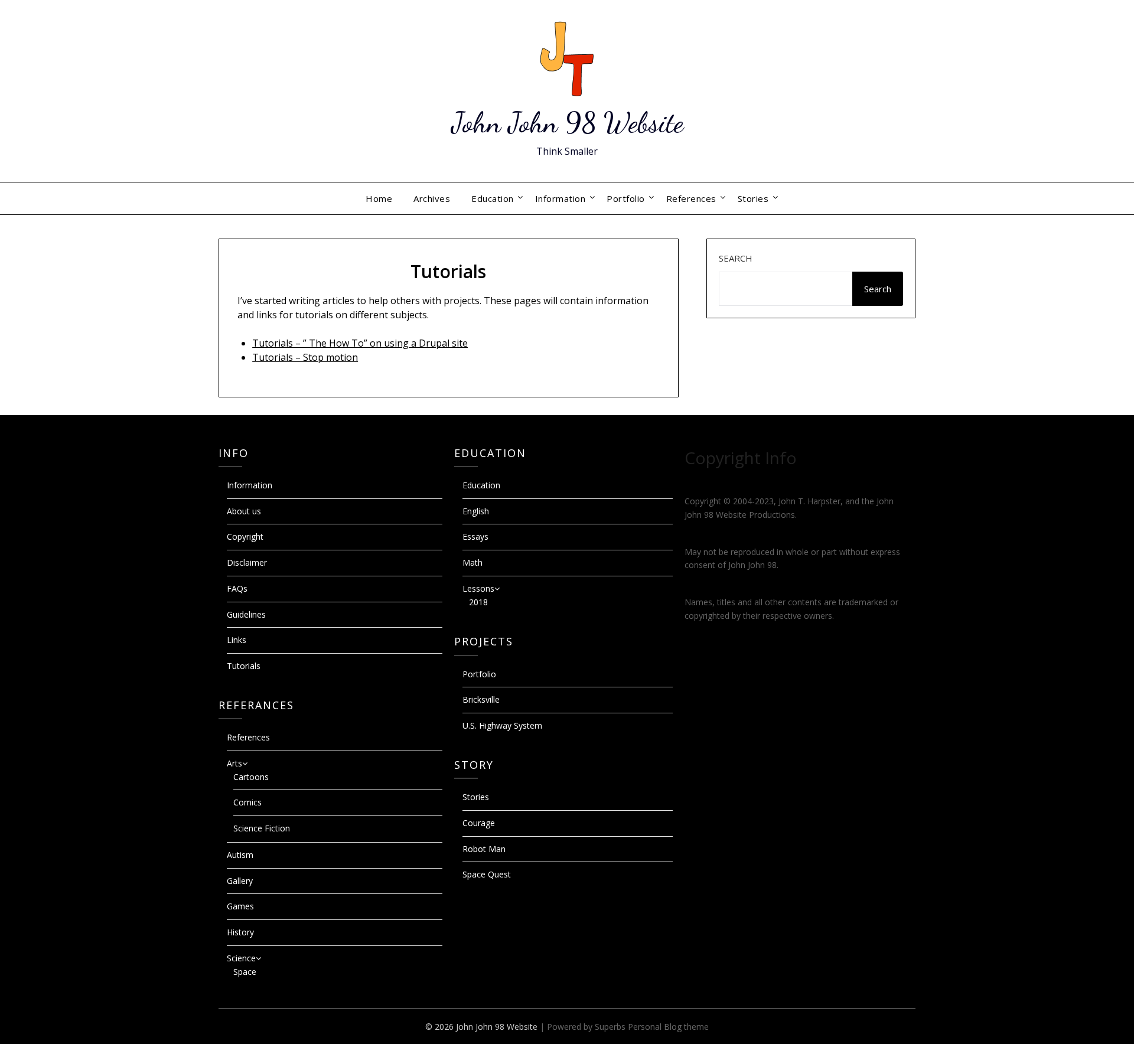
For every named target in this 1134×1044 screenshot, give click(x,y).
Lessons (478, 588)
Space (244, 971)
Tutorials (243, 665)
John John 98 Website (567, 122)
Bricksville (481, 699)
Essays (475, 536)
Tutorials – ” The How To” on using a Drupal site (360, 343)
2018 (478, 602)
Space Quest (486, 874)
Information (560, 198)
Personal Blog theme (668, 1026)
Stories (753, 198)
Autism (240, 854)
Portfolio (626, 198)
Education (492, 198)
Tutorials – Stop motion (305, 357)
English (475, 511)
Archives (431, 198)
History (240, 932)
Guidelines (246, 614)
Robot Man (484, 848)
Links (236, 639)
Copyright (245, 536)
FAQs (237, 588)
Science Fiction (261, 828)
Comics (247, 802)
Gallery (240, 880)
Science (241, 958)
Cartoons (251, 776)
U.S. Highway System (502, 725)
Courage (478, 822)
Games (240, 906)
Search (735, 258)
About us (244, 511)
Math (472, 562)
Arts (234, 763)
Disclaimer (247, 562)
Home (379, 198)
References (691, 198)
